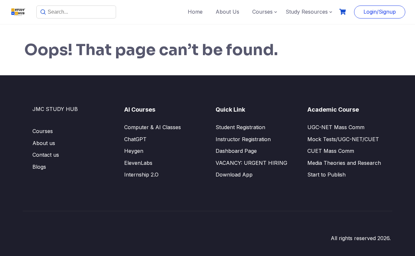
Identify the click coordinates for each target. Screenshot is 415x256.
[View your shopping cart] (343, 12)
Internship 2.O (141, 174)
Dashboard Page (236, 151)
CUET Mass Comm (330, 151)
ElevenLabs (138, 163)
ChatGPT (135, 139)
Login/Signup (379, 11)
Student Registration (240, 127)
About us (43, 143)
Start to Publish (326, 174)
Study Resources (307, 11)
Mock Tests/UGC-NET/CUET (343, 139)
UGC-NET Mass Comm (335, 127)
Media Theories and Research (344, 163)
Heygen (133, 151)
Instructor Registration (243, 139)
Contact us (45, 155)
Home (195, 11)
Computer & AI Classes (152, 127)
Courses (262, 11)
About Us (227, 11)
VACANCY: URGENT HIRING (251, 163)
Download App (234, 174)
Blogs (39, 167)
